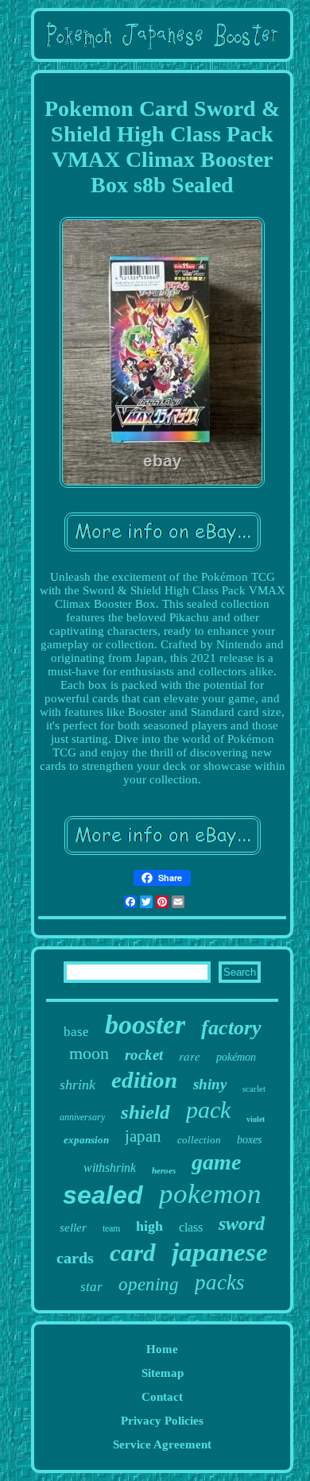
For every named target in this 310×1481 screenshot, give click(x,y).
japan (143, 1136)
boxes (249, 1140)
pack (208, 1109)
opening (148, 1284)
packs (220, 1282)
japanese (220, 1252)
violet (255, 1119)
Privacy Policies (162, 1420)
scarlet (253, 1088)
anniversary (82, 1117)
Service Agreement (162, 1444)
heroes (164, 1170)
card (133, 1252)
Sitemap (162, 1373)
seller (73, 1227)
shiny (210, 1084)
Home (162, 1349)
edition (144, 1079)
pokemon (210, 1193)
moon (89, 1053)
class (191, 1227)
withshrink (109, 1167)
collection (199, 1140)
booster (145, 1024)
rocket (144, 1054)
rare (189, 1056)
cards (75, 1257)
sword (242, 1223)
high (149, 1226)
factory (231, 1027)
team (111, 1228)
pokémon (236, 1057)
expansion (86, 1140)
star (91, 1286)
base (76, 1031)
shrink (77, 1084)
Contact (162, 1396)
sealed (103, 1195)
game (216, 1162)
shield (145, 1112)
